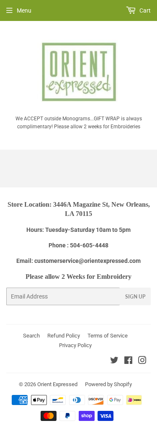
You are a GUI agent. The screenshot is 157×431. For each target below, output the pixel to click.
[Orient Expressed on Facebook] (128, 361)
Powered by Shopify (108, 384)
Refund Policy (63, 335)
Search (31, 335)
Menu (24, 10)
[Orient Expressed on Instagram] (142, 361)
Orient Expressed (57, 384)
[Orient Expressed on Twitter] (114, 361)
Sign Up (135, 296)
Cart (144, 10)
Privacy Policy (75, 345)
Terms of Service (108, 335)
